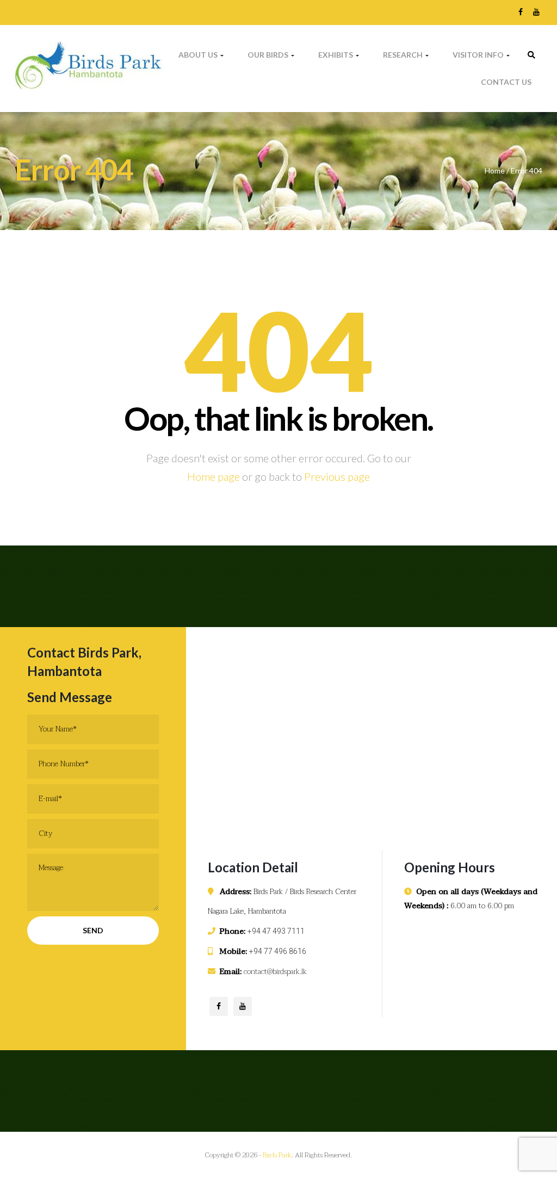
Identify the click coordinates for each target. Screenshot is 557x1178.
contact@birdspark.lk (275, 971)
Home (495, 170)
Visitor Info (479, 54)
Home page (213, 476)
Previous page (337, 476)
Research (403, 54)
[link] (531, 55)
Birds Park (277, 1155)
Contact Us (506, 81)
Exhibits (336, 54)
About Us (198, 54)
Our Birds (268, 54)
